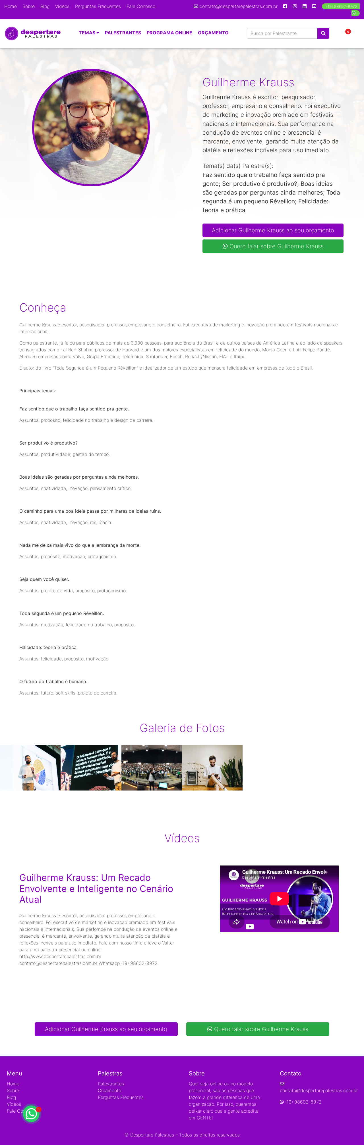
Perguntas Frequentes (98, 6)
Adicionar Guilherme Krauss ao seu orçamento (273, 230)
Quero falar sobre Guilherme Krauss (276, 246)
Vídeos (62, 6)
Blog (44, 6)
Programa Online (169, 33)
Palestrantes (123, 33)
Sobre (28, 6)
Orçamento (213, 33)
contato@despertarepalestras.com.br (239, 6)
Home (10, 6)
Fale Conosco (141, 6)
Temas (87, 33)
